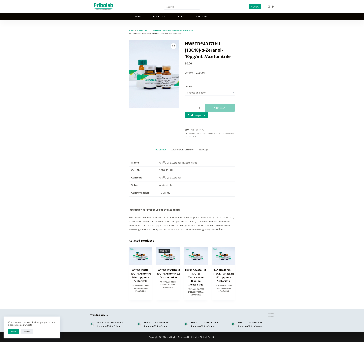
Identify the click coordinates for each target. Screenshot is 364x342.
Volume (189, 86)
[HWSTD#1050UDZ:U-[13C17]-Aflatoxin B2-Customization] (168, 256)
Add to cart (219, 107)
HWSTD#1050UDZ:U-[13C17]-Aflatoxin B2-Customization (168, 273)
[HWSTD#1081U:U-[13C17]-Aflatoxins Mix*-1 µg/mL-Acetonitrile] (140, 256)
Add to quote (196, 115)
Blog (180, 17)
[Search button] (197, 7)
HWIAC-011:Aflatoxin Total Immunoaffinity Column (204, 324)
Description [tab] (161, 150)
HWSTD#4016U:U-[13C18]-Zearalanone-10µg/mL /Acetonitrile (196, 277)
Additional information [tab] (182, 150)
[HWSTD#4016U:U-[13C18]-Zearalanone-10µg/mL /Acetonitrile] (196, 256)
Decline (27, 331)
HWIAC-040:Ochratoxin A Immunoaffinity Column (110, 324)
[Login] (273, 7)
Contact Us (202, 17)
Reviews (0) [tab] (203, 150)
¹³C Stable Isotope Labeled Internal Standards (140, 288)
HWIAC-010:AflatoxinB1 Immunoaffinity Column (156, 324)
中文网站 (255, 6)
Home (138, 17)
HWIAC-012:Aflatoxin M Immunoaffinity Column (250, 324)
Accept (13, 331)
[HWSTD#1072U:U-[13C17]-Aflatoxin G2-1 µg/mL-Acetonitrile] (223, 256)
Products (158, 17)
